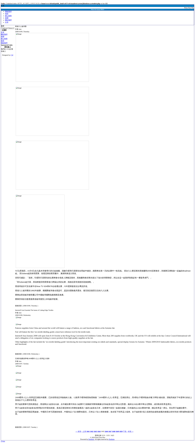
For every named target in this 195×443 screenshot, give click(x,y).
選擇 (2, 26)
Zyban (3, 441)
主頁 (6, 22)
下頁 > (125, 431)
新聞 (6, 18)
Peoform (91, 439)
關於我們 (8, 20)
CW (12, 55)
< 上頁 (83, 431)
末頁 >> (130, 431)
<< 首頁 (78, 431)
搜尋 (6, 14)
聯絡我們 (8, 11)
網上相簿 (8, 16)
